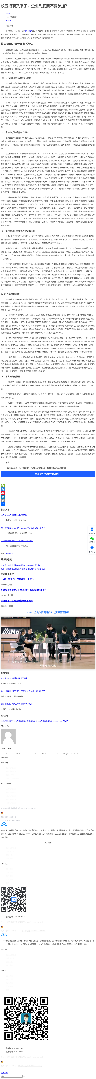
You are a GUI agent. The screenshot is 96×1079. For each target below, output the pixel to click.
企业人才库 (10, 851)
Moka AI (4, 721)
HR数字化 (11, 721)
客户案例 (9, 872)
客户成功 (9, 858)
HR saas (55, 721)
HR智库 (9, 20)
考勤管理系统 (11, 803)
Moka (8, 13)
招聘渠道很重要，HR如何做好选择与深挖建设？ (24, 590)
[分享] (48, 504)
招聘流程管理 (11, 771)
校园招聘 (28, 31)
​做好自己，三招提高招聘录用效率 (17, 600)
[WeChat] (48, 485)
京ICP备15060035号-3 (8, 817)
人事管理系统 (30, 721)
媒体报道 (9, 879)
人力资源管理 (20, 721)
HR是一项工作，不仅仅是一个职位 (17, 579)
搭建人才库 (10, 775)
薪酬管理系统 (11, 796)
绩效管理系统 (11, 792)
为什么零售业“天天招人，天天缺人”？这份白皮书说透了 (23, 528)
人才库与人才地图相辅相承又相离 (14, 515)
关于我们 (9, 869)
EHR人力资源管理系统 (44, 721)
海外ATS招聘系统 (12, 778)
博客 (7, 883)
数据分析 (9, 855)
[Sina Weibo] (48, 493)
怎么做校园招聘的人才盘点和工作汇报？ (17, 541)
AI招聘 (65, 721)
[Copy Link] (48, 500)
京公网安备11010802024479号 (11, 820)
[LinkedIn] (48, 497)
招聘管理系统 (11, 768)
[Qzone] (48, 489)
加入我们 (9, 876)
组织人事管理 (11, 799)
